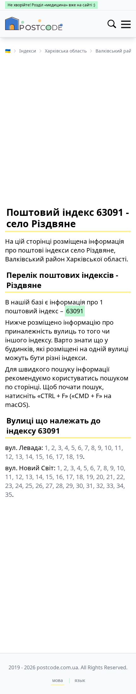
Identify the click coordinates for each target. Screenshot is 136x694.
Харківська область (66, 51)
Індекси (27, 51)
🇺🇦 (7, 51)
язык (80, 680)
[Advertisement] (68, 130)
